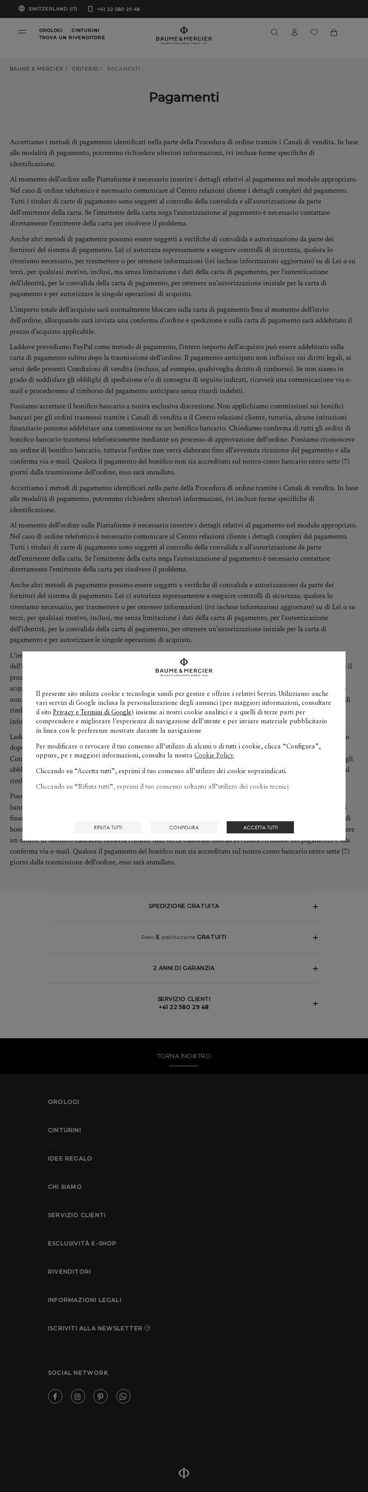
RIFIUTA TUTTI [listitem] (108, 827)
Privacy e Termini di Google (92, 712)
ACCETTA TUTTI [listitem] (260, 827)
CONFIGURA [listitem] (184, 827)
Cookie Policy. (214, 755)
